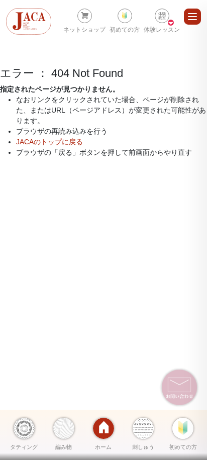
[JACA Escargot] (28, 21)
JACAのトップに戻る (49, 142)
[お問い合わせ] (179, 387)
